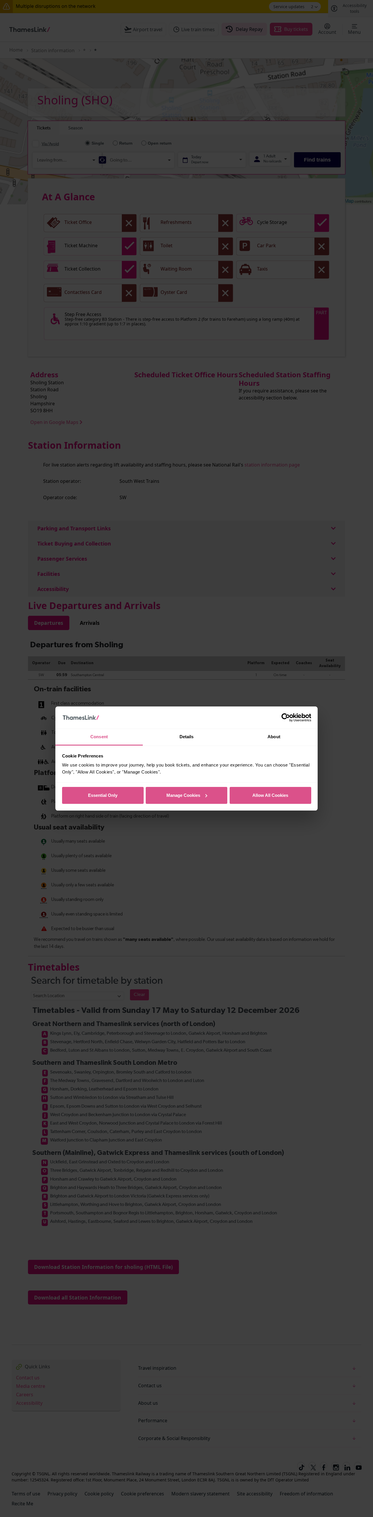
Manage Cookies (183, 795)
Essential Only (102, 795)
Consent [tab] (99, 736)
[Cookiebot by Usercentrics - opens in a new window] (285, 717)
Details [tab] (187, 736)
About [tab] (274, 736)
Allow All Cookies (270, 795)
